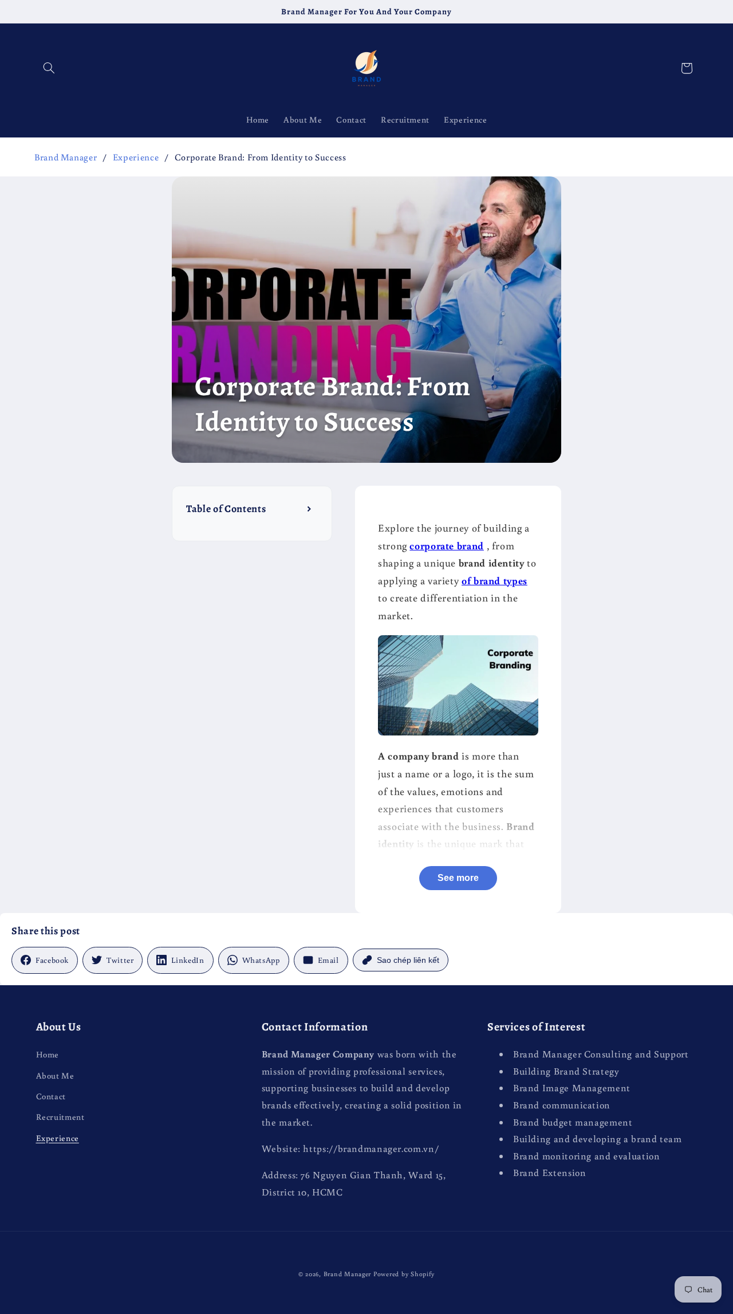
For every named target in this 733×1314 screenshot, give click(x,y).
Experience (136, 157)
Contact (51, 1096)
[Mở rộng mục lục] (310, 509)
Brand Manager (65, 157)
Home (48, 1054)
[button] (49, 68)
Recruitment (60, 1116)
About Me (55, 1075)
